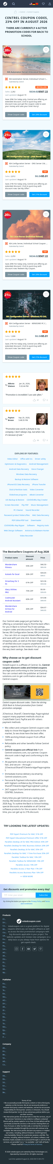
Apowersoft (5, 1033)
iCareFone (5, 932)
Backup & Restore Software (26, 479)
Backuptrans (5, 1017)
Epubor (5, 1030)
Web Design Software (13, 530)
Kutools (5, 983)
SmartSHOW (5, 949)
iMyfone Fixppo (5, 969)
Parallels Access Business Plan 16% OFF (26, 872)
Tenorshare (5, 990)
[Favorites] (43, 4)
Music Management (39, 505)
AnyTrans (5, 942)
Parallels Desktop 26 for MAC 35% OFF (26, 849)
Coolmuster (5, 926)
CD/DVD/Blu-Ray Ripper (14, 525)
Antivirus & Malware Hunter (37, 530)
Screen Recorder (12, 505)
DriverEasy (5, 922)
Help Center (5, 1076)
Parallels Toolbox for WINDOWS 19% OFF (26, 861)
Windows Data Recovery (26, 474)
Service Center (5, 1058)
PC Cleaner (18, 510)
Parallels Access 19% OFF (26, 865)
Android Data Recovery (19, 469)
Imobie (5, 1020)
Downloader (36, 520)
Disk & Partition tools (18, 489)
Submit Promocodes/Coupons (5, 1089)
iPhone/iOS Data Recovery (18, 484)
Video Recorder (26, 535)
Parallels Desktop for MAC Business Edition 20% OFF (26, 845)
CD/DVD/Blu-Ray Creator (37, 500)
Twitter (35, 949)
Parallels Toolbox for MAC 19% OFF (26, 857)
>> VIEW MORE (26, 876)
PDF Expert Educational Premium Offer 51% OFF (26, 838)
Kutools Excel (5, 939)
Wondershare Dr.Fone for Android (11, 609)
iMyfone (5, 1007)
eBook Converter (37, 494)
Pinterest (41, 949)
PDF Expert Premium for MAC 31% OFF (26, 834)
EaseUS (5, 993)
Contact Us (5, 1064)
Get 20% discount (39, 114)
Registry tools (43, 525)
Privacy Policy (36, 901)
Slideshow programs (18, 494)
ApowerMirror (5, 972)
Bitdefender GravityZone (5, 929)
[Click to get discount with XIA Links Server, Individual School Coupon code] (26, 225)
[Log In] (50, 4)
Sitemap (5, 1082)
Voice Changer (37, 469)
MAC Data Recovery (40, 515)
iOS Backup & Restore (15, 500)
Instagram (16, 949)
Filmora (5, 919)
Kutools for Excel (12, 574)
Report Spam (5, 1079)
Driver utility (40, 459)
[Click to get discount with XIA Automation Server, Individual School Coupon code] (26, 60)
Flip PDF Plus (5, 962)
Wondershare (5, 997)
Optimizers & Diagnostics (16, 464)
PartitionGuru (5, 946)
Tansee (5, 1023)
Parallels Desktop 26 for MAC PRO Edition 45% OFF (26, 842)
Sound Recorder (32, 510)
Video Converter (37, 489)
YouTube (28, 949)
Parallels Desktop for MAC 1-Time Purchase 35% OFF (26, 853)
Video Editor (12, 459)
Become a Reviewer (5, 1092)
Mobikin (5, 1027)
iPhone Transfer (39, 484)
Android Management (38, 464)
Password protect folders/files (17, 515)
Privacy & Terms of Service (32, 1144)
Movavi (5, 987)
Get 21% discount (39, 194)
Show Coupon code (16, 114)
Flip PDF (25, 505)
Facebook (22, 949)
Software (31, 525)
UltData (5, 936)
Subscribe (43, 895)
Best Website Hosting (5, 1054)
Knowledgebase (5, 1085)
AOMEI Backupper (5, 952)
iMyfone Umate (5, 956)
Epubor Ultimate (5, 966)
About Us (5, 1048)
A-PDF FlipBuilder (5, 1037)
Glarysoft (5, 1010)
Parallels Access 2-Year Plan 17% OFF (26, 868)
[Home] (16, 12)
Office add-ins (26, 459)
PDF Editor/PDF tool (20, 520)
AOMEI (5, 1000)
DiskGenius (5, 959)
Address (5, 1061)
